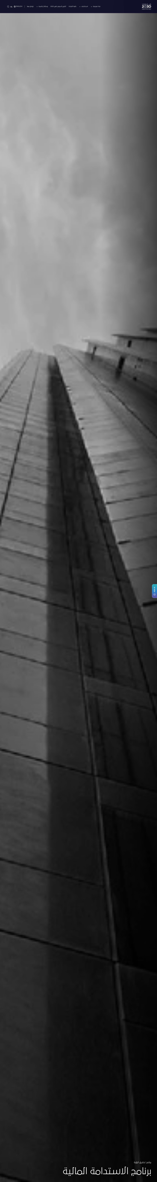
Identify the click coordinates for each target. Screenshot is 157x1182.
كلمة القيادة (72, 6)
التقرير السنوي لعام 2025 (58, 6)
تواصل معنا (30, 6)
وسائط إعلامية (43, 6)
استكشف (84, 6)
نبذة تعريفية (96, 6)
